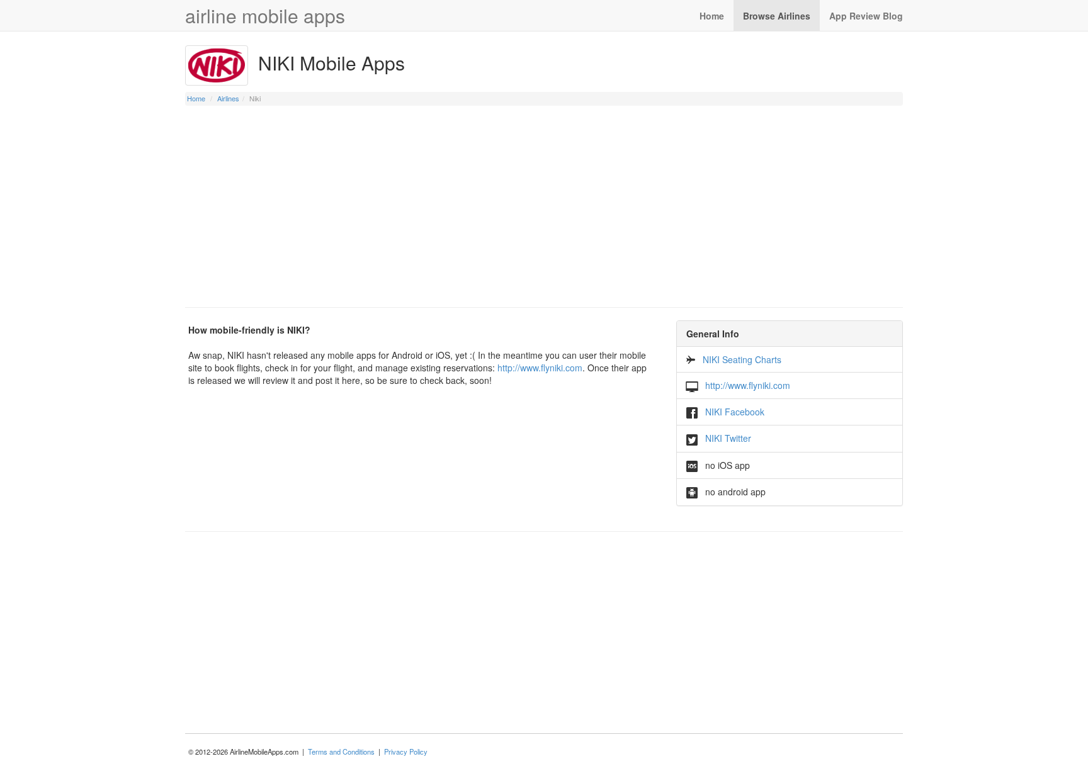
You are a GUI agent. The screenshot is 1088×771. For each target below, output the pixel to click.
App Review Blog (866, 15)
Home (712, 15)
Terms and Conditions (341, 751)
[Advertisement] (544, 206)
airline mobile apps (265, 15)
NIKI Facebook (734, 411)
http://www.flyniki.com (539, 367)
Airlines (228, 98)
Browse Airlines (776, 15)
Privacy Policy (406, 751)
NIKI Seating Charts (742, 359)
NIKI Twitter (728, 438)
